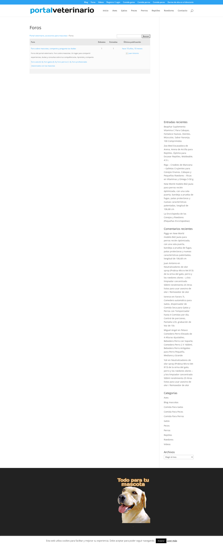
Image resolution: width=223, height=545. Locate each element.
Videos (101, 2)
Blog (86, 2)
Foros (93, 2)
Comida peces (159, 2)
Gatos (124, 11)
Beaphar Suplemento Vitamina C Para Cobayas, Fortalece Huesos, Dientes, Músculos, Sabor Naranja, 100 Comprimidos (177, 133)
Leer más (172, 540)
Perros (144, 11)
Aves (114, 11)
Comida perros (144, 2)
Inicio (105, 11)
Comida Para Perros (174, 416)
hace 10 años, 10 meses (132, 48)
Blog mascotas (171, 402)
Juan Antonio (170, 263)
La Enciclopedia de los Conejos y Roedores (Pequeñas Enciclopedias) (177, 217)
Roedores (169, 11)
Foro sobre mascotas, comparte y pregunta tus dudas (53, 48)
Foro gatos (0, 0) (50, 62)
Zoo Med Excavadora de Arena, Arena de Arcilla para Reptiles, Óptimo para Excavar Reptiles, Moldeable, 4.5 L (178, 153)
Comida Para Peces (173, 411)
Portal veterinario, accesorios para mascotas (48, 35)
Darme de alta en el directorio (180, 2)
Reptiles (156, 11)
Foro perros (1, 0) (64, 62)
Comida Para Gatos (173, 407)
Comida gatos (129, 2)
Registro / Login (113, 2)
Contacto (182, 11)
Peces (134, 11)
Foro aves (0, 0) (37, 62)
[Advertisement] (178, 70)
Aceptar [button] (161, 540)
